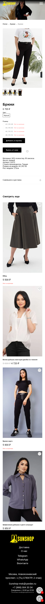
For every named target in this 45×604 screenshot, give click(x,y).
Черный (6, 115)
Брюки (12, 24)
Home (5, 24)
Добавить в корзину (14, 140)
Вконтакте (22, 563)
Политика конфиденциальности (22, 592)
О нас (24, 551)
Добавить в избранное (27, 151)
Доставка (24, 547)
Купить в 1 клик (12, 150)
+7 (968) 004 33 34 (23, 587)
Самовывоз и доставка (12, 180)
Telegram (22, 556)
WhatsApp (22, 559)
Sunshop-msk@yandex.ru (22, 583)
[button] (39, 58)
